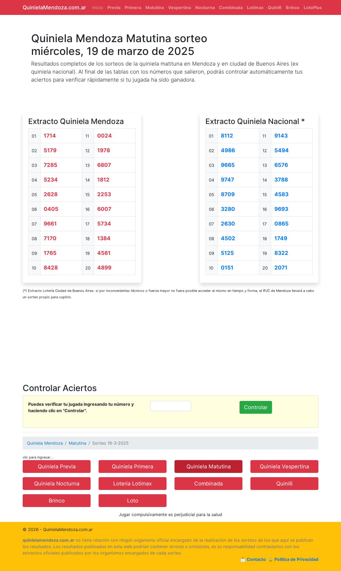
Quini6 (284, 483)
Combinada (208, 483)
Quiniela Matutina (208, 466)
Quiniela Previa (57, 466)
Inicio (97, 7)
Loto (132, 500)
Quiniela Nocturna (56, 483)
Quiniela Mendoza (45, 443)
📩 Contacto (253, 559)
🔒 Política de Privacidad (293, 559)
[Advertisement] (170, 194)
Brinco (57, 500)
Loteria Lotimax (132, 483)
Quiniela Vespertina (284, 466)
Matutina (77, 443)
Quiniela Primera (132, 466)
